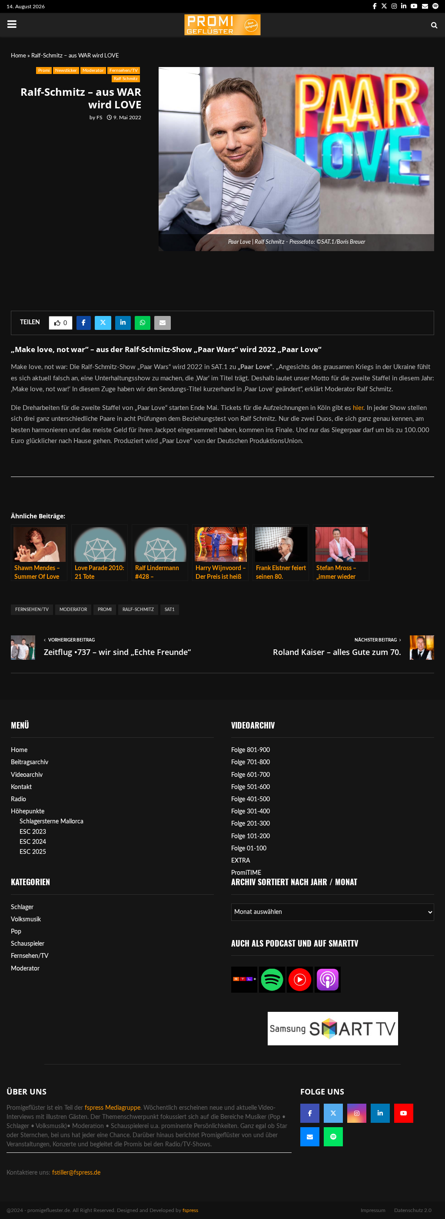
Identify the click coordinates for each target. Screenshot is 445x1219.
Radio (18, 799)
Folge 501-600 (250, 787)
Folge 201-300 (250, 824)
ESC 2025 (33, 852)
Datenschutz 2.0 (413, 1210)
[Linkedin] (380, 1113)
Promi (44, 70)
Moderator (93, 70)
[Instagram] (356, 1113)
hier (358, 408)
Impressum (373, 1210)
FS (99, 117)
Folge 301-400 (250, 812)
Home (18, 56)
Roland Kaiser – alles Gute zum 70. (337, 652)
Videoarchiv (27, 775)
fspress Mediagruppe (112, 1108)
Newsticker (66, 70)
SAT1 (170, 610)
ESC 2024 (33, 842)
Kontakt (21, 787)
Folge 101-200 (250, 836)
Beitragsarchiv (29, 762)
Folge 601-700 (250, 775)
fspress (190, 1210)
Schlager (22, 907)
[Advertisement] (80, 208)
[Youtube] (403, 1113)
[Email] (309, 1136)
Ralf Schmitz (126, 79)
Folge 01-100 (248, 849)
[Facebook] (309, 1113)
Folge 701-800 (250, 762)
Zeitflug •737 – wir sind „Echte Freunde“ (117, 652)
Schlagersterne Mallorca (51, 822)
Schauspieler (27, 944)
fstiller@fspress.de (76, 1173)
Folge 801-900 (250, 750)
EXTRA (240, 861)
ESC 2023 (33, 832)
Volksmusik (26, 920)
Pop (16, 932)
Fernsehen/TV (124, 70)
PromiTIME (246, 873)
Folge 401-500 (250, 799)
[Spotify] (333, 1136)
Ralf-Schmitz (138, 610)
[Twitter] (333, 1113)
